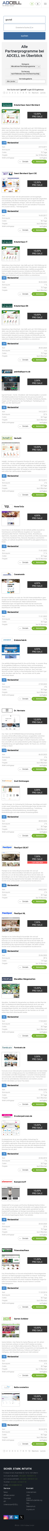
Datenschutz (30, 1506)
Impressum (30, 1509)
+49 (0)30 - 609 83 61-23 (28, 1479)
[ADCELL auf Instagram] (6, 1517)
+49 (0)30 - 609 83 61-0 (27, 1476)
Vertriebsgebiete (25, 79)
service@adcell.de (15, 1485)
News (6, 1492)
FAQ (27, 1503)
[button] (24, 36)
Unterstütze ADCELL (11, 1504)
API (5, 1501)
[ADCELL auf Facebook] (11, 1517)
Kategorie (25, 64)
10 (29, 93)
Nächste (35, 93)
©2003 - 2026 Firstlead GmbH (24, 1525)
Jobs (28, 1495)
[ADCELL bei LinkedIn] (16, 1517)
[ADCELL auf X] (21, 1517)
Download (7, 1498)
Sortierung (25, 71)
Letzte (42, 93)
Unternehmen (31, 1492)
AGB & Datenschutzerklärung (34, 1499)
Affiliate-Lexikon (9, 1495)
